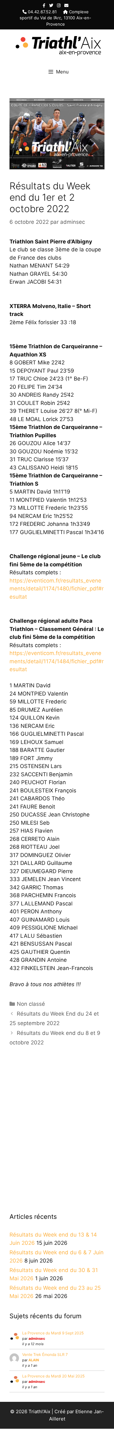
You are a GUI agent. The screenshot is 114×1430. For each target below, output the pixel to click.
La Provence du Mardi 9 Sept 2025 (53, 1333)
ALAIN (33, 1360)
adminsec (36, 1338)
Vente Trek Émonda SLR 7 (45, 1354)
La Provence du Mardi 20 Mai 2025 (53, 1376)
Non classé (31, 1004)
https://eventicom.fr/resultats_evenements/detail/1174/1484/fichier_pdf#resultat (57, 661)
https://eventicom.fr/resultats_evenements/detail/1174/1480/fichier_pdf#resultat (57, 588)
